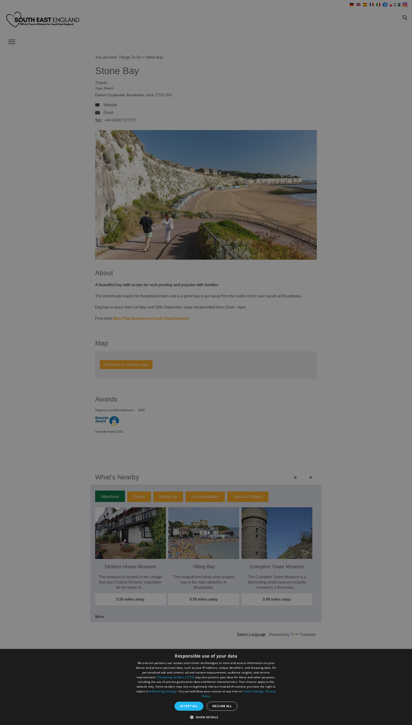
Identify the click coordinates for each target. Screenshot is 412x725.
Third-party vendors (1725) (175, 677)
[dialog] (206, 687)
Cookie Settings (253, 691)
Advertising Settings (163, 691)
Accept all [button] (189, 706)
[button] (206, 716)
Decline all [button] (222, 706)
